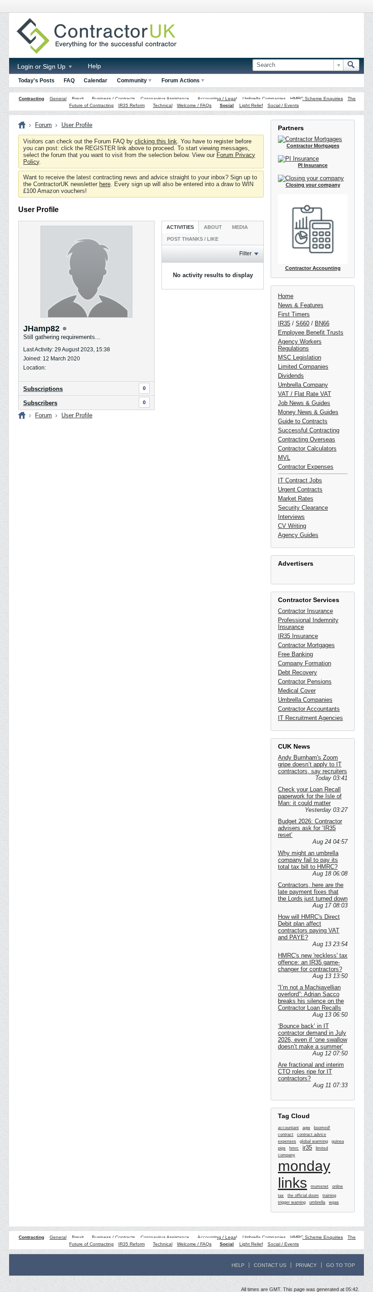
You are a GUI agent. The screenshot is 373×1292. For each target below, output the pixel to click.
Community (132, 80)
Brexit (78, 98)
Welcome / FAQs (194, 105)
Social (227, 105)
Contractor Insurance (305, 611)
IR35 (284, 323)
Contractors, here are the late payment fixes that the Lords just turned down (313, 892)
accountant (288, 1127)
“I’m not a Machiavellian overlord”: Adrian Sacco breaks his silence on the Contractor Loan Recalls (311, 997)
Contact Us (270, 1265)
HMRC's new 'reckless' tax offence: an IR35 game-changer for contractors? (313, 962)
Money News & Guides (308, 412)
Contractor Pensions (305, 681)
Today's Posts (36, 80)
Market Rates (295, 498)
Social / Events (283, 105)
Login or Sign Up (42, 66)
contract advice (311, 1134)
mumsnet (319, 1186)
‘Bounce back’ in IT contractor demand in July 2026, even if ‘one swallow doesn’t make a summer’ (312, 1036)
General (58, 98)
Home (285, 296)
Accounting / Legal (217, 98)
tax (281, 1195)
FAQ (69, 80)
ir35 (307, 1147)
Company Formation (304, 663)
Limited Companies (303, 366)
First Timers (294, 314)
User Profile (76, 125)
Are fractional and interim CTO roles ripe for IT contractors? (311, 1071)
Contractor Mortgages (306, 645)
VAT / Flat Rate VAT (304, 393)
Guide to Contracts (303, 421)
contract (285, 1134)
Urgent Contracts (300, 489)
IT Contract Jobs (300, 480)
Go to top (340, 1265)
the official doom (303, 1195)
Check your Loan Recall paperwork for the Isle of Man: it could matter (310, 796)
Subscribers (40, 403)
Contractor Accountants (309, 708)
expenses (287, 1141)
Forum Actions (180, 80)
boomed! (322, 1127)
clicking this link (156, 141)
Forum (43, 125)
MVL (284, 457)
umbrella (317, 1202)
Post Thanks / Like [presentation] (192, 239)
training (329, 1195)
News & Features (300, 305)
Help (94, 66)
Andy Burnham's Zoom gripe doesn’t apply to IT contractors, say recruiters (312, 764)
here (105, 184)
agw (306, 1127)
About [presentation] (213, 227)
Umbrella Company (303, 384)
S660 (302, 323)
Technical (162, 105)
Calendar (95, 80)
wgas (334, 1202)
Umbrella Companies (264, 98)
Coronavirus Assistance (165, 98)
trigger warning (292, 1202)
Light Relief (251, 105)
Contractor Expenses (305, 466)
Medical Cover (297, 690)
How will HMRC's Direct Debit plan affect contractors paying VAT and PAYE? (309, 927)
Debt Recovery (297, 672)
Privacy (306, 1265)
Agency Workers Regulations (300, 345)
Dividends (291, 375)
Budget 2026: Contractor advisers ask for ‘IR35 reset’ (310, 828)
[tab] (180, 227)
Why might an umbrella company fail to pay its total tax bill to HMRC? (308, 860)
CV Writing (292, 525)
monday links (304, 1174)
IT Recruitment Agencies (310, 717)
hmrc (294, 1148)
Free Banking (295, 654)
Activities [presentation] (180, 227)
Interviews (291, 516)
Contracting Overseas (306, 439)
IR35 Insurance (298, 636)
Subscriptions (43, 388)
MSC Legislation (299, 357)
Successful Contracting (308, 430)
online (337, 1186)
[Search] (351, 65)
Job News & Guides (304, 403)
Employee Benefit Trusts (310, 332)
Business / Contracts (113, 98)
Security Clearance (303, 507)
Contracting (31, 98)
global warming (314, 1141)
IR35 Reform (131, 105)
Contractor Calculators (307, 448)
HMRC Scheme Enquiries (316, 98)
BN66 (322, 323)
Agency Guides (298, 535)
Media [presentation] (240, 227)
